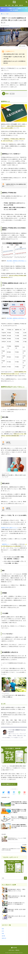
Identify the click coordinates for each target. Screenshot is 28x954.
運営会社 (17, 950)
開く (12, 93)
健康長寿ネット (5, 544)
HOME (15, 947)
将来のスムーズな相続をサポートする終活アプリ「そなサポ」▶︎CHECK (14, 9)
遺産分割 (21, 5)
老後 (13, 5)
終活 (9, 5)
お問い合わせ (11, 950)
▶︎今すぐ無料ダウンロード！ (9, 784)
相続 (6, 5)
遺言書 (16, 5)
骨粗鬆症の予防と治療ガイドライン (9, 527)
